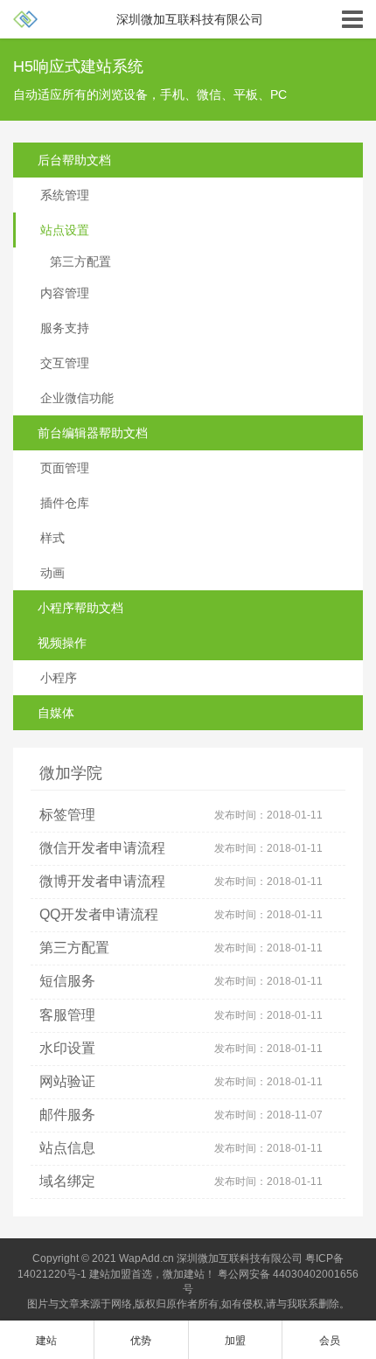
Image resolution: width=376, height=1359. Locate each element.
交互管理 (64, 363)
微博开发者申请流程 (102, 882)
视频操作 (62, 643)
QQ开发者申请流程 (98, 915)
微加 (173, 1274)
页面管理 (64, 468)
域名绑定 (67, 1181)
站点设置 (64, 230)
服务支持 (64, 328)
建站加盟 (110, 1274)
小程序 (58, 678)
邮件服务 (67, 1115)
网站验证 (67, 1082)
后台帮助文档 (74, 160)
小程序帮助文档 (80, 608)
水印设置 (67, 1049)
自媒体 (56, 713)
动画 (52, 573)
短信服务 (67, 981)
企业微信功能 (77, 398)
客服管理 (67, 1015)
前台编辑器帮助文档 (93, 433)
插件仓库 (64, 503)
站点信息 (67, 1148)
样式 (52, 538)
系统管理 (64, 195)
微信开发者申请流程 (102, 848)
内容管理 (64, 293)
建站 (194, 1274)
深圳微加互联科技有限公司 (240, 1258)
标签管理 (67, 815)
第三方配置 (80, 261)
